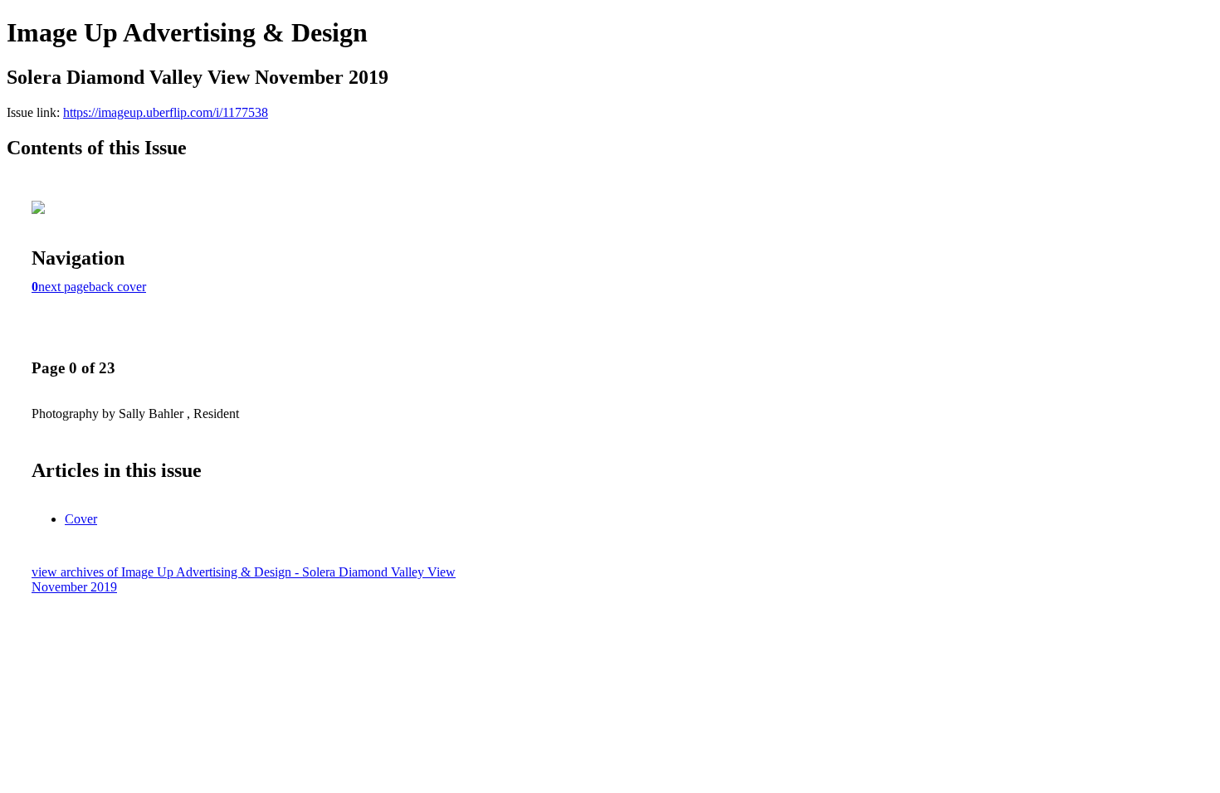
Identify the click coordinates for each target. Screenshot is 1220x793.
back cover (117, 287)
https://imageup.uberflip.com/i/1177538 (165, 112)
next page (63, 287)
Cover (81, 519)
